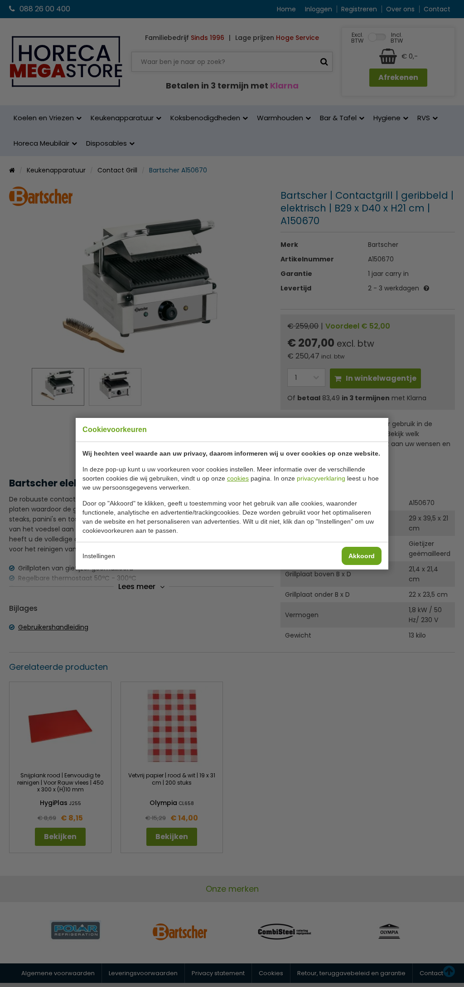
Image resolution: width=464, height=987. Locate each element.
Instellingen (98, 556)
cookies (238, 478)
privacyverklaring (321, 478)
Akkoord (361, 556)
